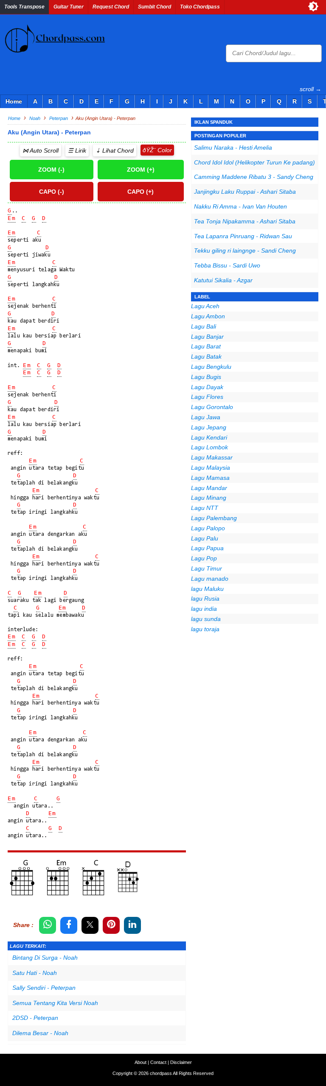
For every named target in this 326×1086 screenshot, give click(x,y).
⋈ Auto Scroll (40, 150)
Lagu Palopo (208, 528)
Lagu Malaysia (210, 467)
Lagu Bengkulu (211, 366)
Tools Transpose (24, 7)
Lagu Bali (203, 326)
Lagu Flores (207, 396)
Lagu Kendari (209, 437)
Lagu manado (209, 578)
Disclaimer (181, 1062)
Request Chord (111, 7)
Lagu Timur (206, 568)
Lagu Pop (204, 558)
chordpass (161, 1073)
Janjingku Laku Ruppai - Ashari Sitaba (245, 191)
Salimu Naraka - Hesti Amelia (233, 147)
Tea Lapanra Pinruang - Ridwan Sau (243, 236)
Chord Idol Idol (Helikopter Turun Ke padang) (254, 162)
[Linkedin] (132, 925)
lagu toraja (205, 629)
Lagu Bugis (206, 376)
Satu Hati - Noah (34, 972)
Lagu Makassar (212, 457)
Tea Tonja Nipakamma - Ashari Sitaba (244, 221)
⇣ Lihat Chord (115, 150)
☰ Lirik (77, 150)
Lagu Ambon (208, 316)
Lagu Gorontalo (212, 407)
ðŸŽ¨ (149, 150)
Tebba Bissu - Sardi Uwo (227, 265)
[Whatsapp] (47, 925)
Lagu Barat (206, 346)
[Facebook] (68, 925)
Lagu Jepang (208, 427)
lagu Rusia (205, 598)
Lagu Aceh (205, 306)
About (140, 1062)
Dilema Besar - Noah (40, 1033)
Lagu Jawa (205, 417)
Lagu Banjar (207, 336)
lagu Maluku (207, 588)
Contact (158, 1062)
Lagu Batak (206, 356)
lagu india (204, 608)
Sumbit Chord (154, 7)
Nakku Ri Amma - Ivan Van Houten (240, 206)
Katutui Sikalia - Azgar (223, 280)
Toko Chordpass (200, 7)
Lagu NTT (204, 507)
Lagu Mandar (209, 488)
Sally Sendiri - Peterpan (44, 987)
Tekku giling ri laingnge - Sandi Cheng (245, 250)
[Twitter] (90, 925)
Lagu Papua (207, 548)
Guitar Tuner (68, 7)
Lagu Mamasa (210, 477)
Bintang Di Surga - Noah (45, 957)
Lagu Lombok (209, 447)
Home (14, 101)
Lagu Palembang (214, 518)
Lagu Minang (208, 497)
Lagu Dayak (207, 387)
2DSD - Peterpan (35, 1017)
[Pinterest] (111, 925)
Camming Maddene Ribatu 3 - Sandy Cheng (253, 176)
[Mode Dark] (313, 6)
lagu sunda (206, 618)
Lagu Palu (204, 538)
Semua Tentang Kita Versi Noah (55, 1003)
